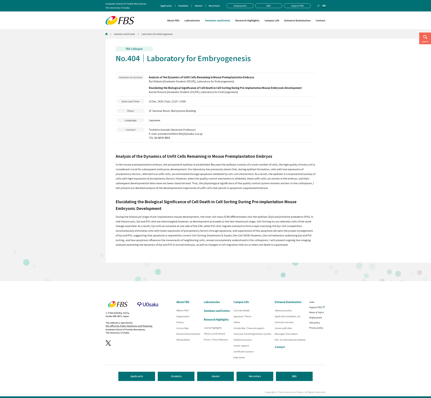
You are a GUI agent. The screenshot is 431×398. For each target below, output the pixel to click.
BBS (294, 376)
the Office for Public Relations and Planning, (129, 325)
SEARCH (425, 41)
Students (176, 376)
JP (318, 5)
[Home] (106, 34)
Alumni (216, 376)
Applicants (136, 376)
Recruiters (255, 376)
